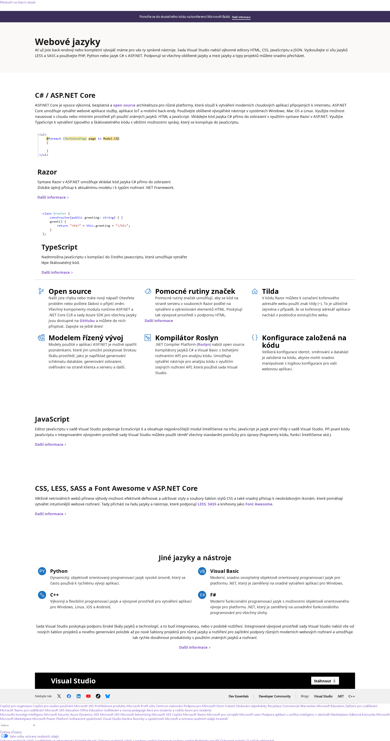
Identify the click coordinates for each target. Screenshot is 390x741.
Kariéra (127, 718)
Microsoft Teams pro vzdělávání (22, 710)
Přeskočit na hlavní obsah (18, 2)
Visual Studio (323, 696)
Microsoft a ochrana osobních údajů (190, 718)
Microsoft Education (330, 706)
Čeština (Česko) (11, 732)
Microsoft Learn (250, 714)
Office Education (91, 710)
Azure (74, 714)
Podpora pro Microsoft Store (204, 706)
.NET (340, 696)
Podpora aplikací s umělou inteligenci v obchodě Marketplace (305, 714)
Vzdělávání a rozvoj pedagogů (125, 710)
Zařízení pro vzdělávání (361, 706)
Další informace (241, 17)
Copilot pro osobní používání (53, 706)
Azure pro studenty (198, 710)
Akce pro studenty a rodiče (165, 710)
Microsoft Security (56, 714)
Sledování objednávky (251, 706)
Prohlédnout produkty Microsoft (117, 706)
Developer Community (275, 696)
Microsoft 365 (84, 706)
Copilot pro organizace (16, 706)
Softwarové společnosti (85, 718)
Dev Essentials (239, 696)
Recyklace (275, 706)
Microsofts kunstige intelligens (21, 714)
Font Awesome (258, 504)
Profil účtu (148, 706)
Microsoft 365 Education (62, 710)
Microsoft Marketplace (15, 718)
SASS (212, 504)
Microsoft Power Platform (50, 718)
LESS (202, 504)
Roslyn (204, 344)
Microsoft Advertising (135, 714)
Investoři (222, 718)
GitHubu (87, 320)
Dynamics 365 (89, 714)
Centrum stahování (169, 706)
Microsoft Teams (194, 714)
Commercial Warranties (299, 706)
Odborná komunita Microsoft (369, 714)
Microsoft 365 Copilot (167, 714)
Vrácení (230, 706)
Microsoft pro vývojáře (222, 714)
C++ (352, 696)
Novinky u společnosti (148, 718)
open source (124, 105)
